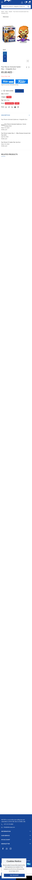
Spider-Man (6, 100)
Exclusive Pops (9, 103)
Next (4, 49)
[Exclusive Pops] (7, 81)
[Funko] (21, 81)
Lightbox (28, 61)
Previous (6, 17)
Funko (17, 103)
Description (5, 115)
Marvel (10, 11)
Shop (6, 11)
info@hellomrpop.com (9, 827)
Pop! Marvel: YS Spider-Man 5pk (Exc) (11, 142)
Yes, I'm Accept (14, 875)
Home (2, 11)
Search (28, 6)
